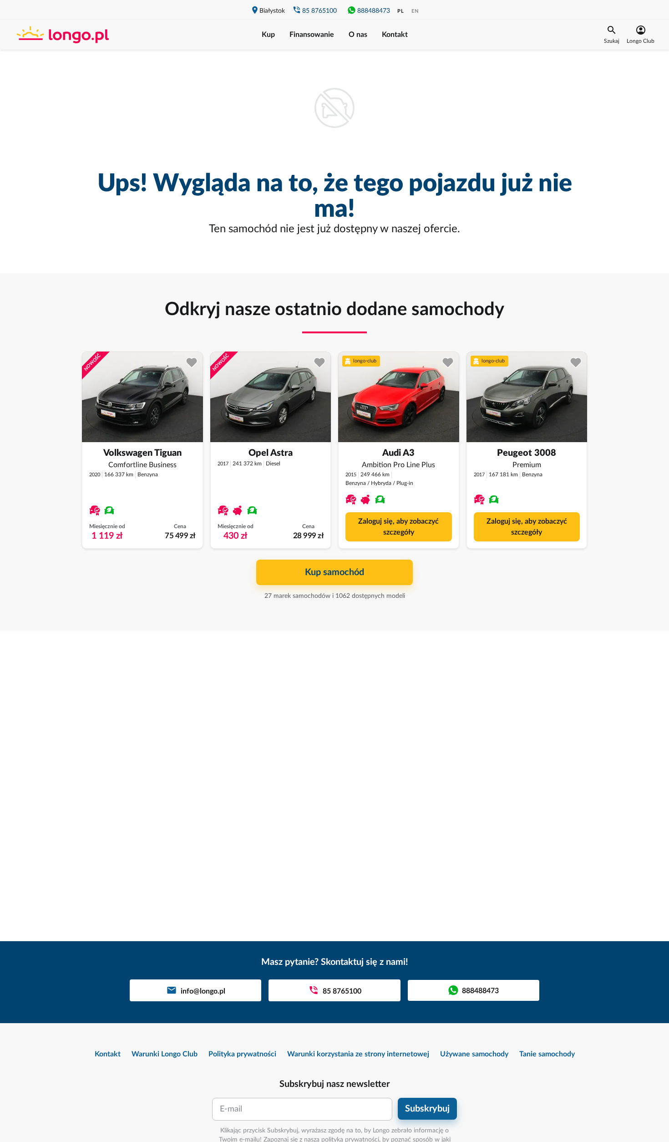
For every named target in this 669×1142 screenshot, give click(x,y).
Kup (268, 34)
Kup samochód (334, 572)
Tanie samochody (547, 1054)
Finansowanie (311, 34)
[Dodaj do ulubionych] (192, 363)
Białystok (272, 11)
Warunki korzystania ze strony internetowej (358, 1054)
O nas (358, 34)
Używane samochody (474, 1054)
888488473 (373, 11)
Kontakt (395, 34)
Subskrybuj (427, 1108)
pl (400, 11)
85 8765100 (319, 11)
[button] (611, 35)
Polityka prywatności (242, 1054)
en (415, 11)
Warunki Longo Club (165, 1054)
